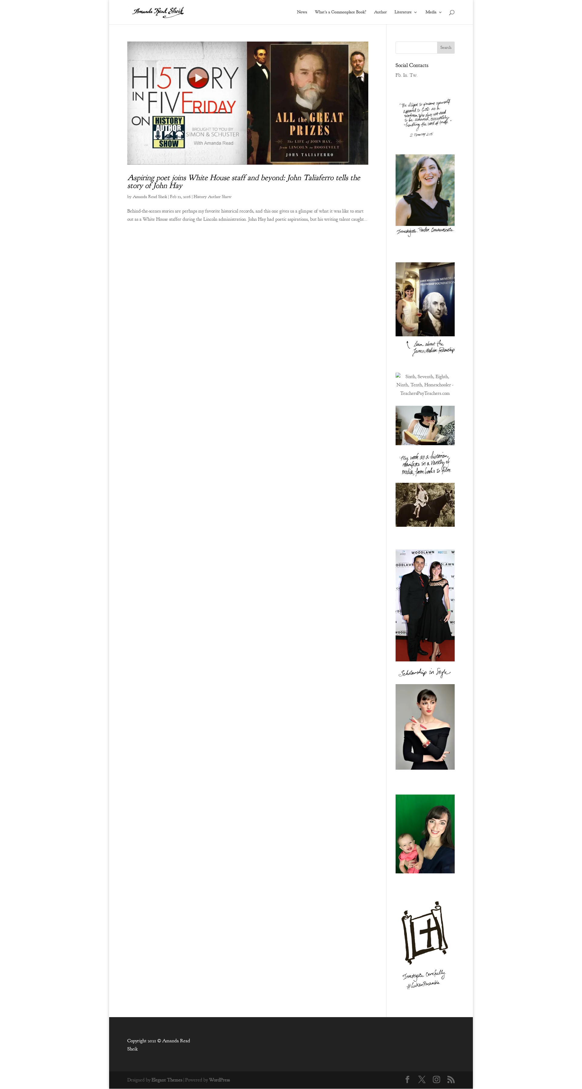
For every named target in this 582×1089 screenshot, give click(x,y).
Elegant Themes (167, 1080)
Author (380, 12)
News (302, 12)
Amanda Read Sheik (150, 196)
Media (431, 12)
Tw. (414, 75)
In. (405, 75)
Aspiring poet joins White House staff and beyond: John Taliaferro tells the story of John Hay (243, 181)
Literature (403, 12)
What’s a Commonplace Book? (340, 12)
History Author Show (213, 196)
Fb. (399, 75)
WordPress (219, 1080)
